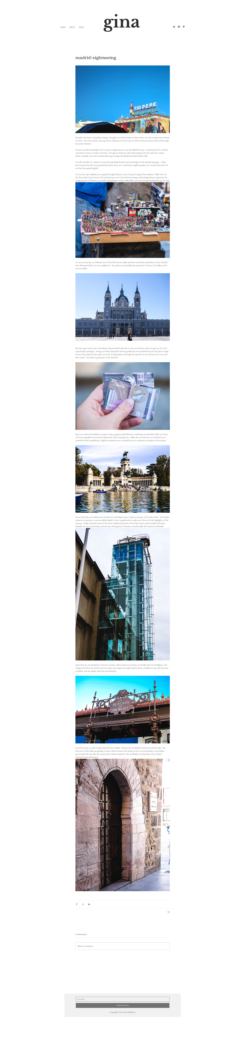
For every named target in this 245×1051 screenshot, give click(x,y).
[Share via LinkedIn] (89, 904)
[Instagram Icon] (179, 26)
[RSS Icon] (174, 26)
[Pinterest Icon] (183, 26)
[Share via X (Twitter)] (83, 904)
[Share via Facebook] (76, 904)
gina (121, 22)
